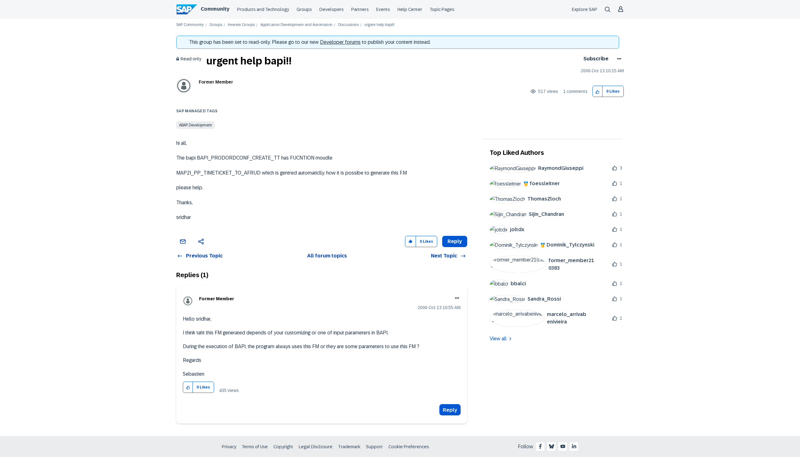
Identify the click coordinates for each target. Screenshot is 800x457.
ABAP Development (195, 125)
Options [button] (618, 59)
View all (498, 338)
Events (383, 9)
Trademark (349, 446)
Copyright (283, 446)
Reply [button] (455, 241)
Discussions (348, 25)
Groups (304, 9)
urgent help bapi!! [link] (379, 25)
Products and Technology (263, 9)
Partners (360, 9)
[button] (597, 91)
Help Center (410, 9)
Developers (331, 9)
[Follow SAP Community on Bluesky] (551, 446)
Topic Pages (442, 9)
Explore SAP (584, 9)
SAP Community (190, 25)
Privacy (229, 446)
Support (374, 446)
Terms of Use (255, 446)
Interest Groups (241, 25)
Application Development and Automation (296, 25)
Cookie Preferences (408, 446)
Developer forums (340, 42)
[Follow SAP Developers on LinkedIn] (574, 446)
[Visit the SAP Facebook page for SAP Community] (540, 446)
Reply (450, 410)
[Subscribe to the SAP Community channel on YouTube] (562, 446)
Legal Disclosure (315, 446)
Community (215, 9)
